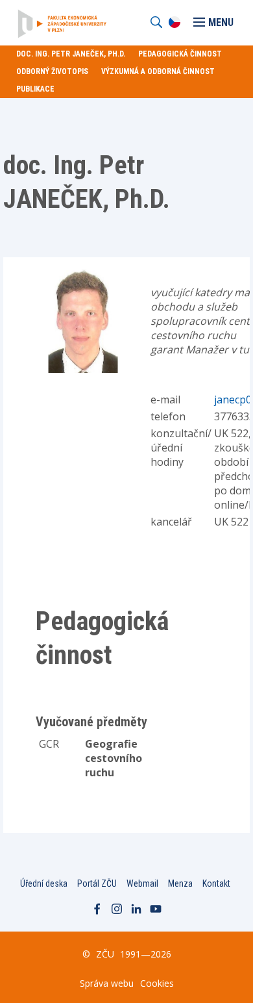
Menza (180, 883)
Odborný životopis (52, 71)
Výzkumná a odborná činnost (158, 71)
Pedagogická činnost (180, 53)
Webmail (142, 883)
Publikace (35, 89)
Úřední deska (43, 883)
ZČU (105, 954)
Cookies (157, 983)
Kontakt (216, 883)
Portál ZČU (97, 883)
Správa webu (107, 983)
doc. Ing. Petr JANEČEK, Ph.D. (70, 53)
